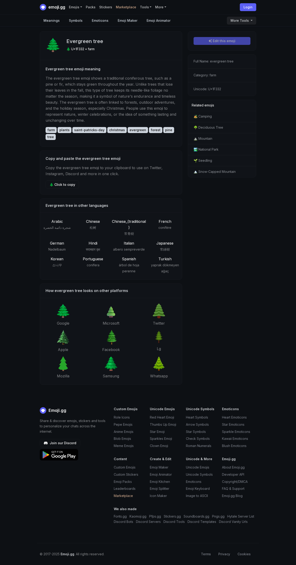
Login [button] (248, 7)
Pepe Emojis (123, 424)
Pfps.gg (155, 516)
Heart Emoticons (234, 417)
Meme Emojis (124, 446)
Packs (91, 7)
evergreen (138, 130)
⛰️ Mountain (203, 138)
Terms (206, 554)
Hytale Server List (240, 516)
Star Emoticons (233, 424)
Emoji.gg (56, 410)
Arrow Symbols (197, 424)
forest (155, 130)
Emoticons (100, 20)
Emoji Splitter (159, 488)
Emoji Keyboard (198, 488)
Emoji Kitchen (160, 482)
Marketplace (126, 7)
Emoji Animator (158, 20)
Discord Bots (123, 522)
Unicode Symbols (199, 474)
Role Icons (122, 417)
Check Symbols (198, 439)
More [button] (159, 7)
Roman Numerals (198, 446)
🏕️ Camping (203, 116)
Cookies (244, 554)
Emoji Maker (127, 20)
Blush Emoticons (234, 446)
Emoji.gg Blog (232, 496)
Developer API (233, 474)
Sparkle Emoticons (236, 432)
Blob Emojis (122, 439)
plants (64, 130)
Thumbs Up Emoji (163, 424)
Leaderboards (125, 488)
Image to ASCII (197, 496)
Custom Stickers (126, 474)
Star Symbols (196, 432)
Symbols (76, 20)
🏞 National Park (206, 149)
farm (51, 130)
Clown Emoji (159, 446)
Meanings (51, 20)
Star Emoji (157, 432)
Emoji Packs (123, 482)
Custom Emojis (125, 467)
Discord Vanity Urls (233, 522)
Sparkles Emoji (161, 439)
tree (50, 137)
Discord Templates (202, 522)
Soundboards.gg (196, 516)
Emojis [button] (74, 7)
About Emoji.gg (233, 467)
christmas (117, 130)
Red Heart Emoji (162, 417)
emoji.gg (56, 7)
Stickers (105, 7)
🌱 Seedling (203, 160)
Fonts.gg (120, 516)
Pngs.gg (218, 516)
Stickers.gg (172, 516)
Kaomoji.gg (138, 516)
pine (168, 130)
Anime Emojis (123, 432)
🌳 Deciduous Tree (208, 127)
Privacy (224, 554)
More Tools (240, 20)
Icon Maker (158, 496)
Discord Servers (148, 522)
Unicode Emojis (197, 467)
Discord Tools (174, 522)
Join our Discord (62, 443)
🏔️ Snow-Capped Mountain (215, 172)
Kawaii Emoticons (235, 439)
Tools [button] (144, 7)
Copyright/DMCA (235, 482)
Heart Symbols (197, 417)
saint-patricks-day (89, 130)
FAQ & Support (233, 488)
